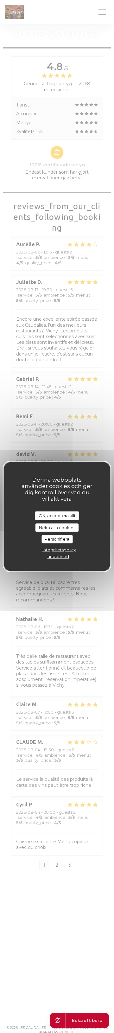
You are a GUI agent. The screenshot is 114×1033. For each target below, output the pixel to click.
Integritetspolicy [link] (59, 549)
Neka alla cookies (57, 527)
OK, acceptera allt (57, 515)
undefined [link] (58, 556)
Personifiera (57, 539)
